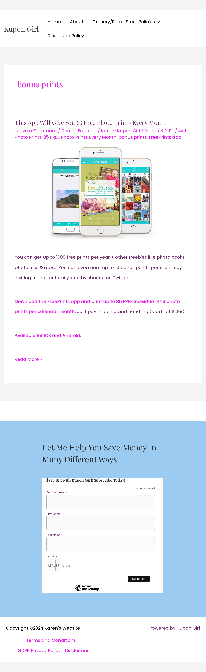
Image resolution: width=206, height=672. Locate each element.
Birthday (51, 556)
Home (54, 22)
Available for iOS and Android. (48, 335)
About (76, 22)
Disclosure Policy (65, 36)
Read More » (28, 358)
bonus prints (133, 137)
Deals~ (68, 131)
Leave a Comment (36, 131)
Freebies (87, 131)
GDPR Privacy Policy (39, 650)
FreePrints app (165, 137)
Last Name (53, 535)
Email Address (56, 492)
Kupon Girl (21, 28)
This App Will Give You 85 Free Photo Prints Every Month (91, 122)
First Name (53, 513)
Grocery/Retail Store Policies (123, 22)
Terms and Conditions (51, 640)
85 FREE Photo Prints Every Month (80, 137)
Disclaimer (77, 650)
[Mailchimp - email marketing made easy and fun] (87, 591)
